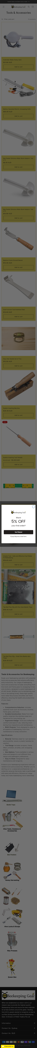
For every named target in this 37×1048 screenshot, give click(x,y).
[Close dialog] (33, 506)
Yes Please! (18, 532)
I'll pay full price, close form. (18, 536)
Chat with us (8, 1046)
